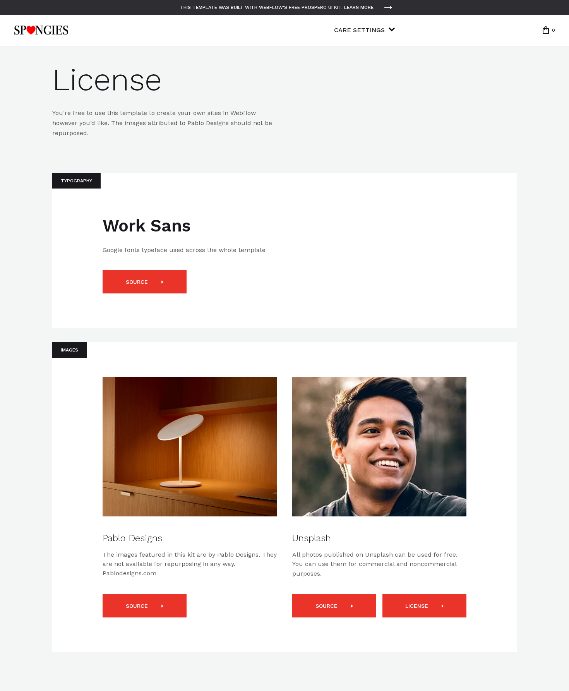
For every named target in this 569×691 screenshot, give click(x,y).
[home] (41, 30)
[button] (549, 30)
